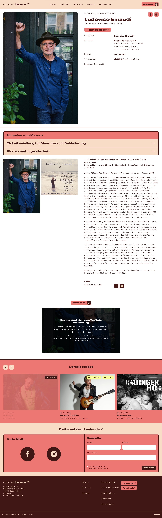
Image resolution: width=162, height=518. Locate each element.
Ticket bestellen (97, 29)
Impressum (106, 499)
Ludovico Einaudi (123, 36)
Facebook (128, 488)
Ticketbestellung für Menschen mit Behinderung (46, 143)
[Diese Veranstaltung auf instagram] (122, 286)
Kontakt (91, 4)
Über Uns (78, 4)
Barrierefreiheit (110, 488)
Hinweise (148, 4)
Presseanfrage (108, 482)
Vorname (89, 442)
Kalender (65, 4)
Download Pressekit (94, 64)
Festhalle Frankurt (124, 41)
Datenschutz (107, 504)
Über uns (86, 488)
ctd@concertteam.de (13, 496)
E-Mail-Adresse (92, 453)
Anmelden (149, 468)
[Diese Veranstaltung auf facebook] (150, 14)
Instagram (128, 483)
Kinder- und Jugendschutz (28, 151)
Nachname (125, 442)
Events (53, 4)
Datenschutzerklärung (80, 340)
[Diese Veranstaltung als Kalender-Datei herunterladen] (156, 14)
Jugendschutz (108, 493)
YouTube (79, 303)
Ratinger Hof (105, 4)
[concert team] (16, 4)
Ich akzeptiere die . (98, 467)
